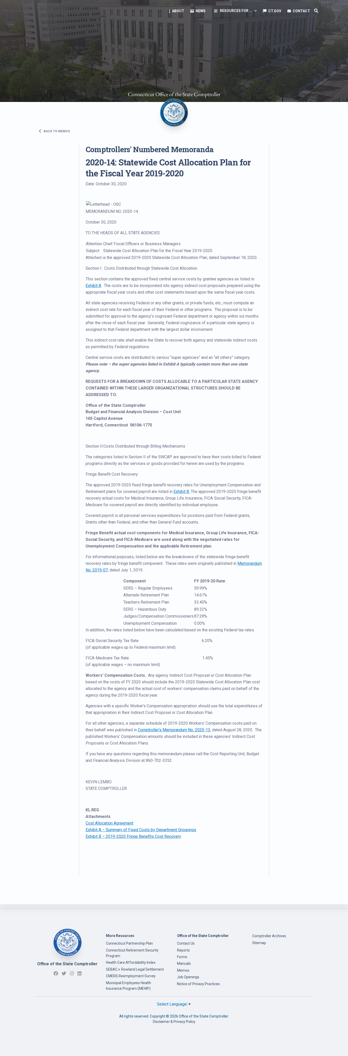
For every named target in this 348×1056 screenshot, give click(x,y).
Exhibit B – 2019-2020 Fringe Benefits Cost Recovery (133, 836)
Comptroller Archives (269, 936)
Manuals (184, 963)
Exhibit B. (181, 491)
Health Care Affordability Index (130, 962)
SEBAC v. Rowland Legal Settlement (135, 969)
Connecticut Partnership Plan (129, 943)
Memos (183, 970)
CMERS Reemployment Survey (131, 976)
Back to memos (56, 131)
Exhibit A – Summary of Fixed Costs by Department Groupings (141, 829)
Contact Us (186, 943)
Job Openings (188, 977)
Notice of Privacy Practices (198, 984)
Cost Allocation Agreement (109, 823)
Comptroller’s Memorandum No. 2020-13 (174, 729)
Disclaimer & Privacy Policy (174, 1022)
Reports (183, 950)
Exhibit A (93, 285)
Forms (182, 957)
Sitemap (259, 943)
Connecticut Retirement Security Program (132, 953)
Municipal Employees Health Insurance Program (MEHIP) (128, 985)
